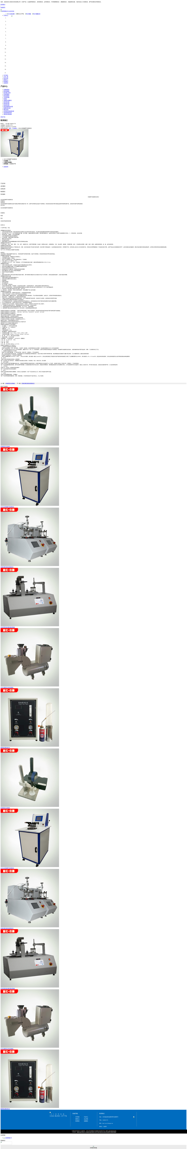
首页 (39, 13)
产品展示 (14, 128)
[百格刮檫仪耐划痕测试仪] (30, 565)
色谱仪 (8, 38)
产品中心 (6, 15)
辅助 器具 (9, 62)
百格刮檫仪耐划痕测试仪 (28, 383)
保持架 (104, 1132)
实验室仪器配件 (10, 41)
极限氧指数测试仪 (5, 747)
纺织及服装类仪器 (11, 55)
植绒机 (112, 1132)
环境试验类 (9, 31)
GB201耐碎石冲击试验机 (7, 687)
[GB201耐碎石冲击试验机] (30, 686)
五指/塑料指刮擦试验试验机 (8, 627)
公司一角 (6, 76)
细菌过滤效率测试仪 (81, 1132)
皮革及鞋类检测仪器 (11, 65)
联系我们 (3, 4)
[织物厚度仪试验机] (30, 445)
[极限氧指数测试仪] (30, 746)
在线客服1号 (8, 1137)
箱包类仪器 (9, 45)
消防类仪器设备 (10, 72)
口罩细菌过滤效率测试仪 (90, 1132)
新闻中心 (6, 79)
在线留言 (3, 7)
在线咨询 (6, 166)
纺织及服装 (9, 17)
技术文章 (6, 78)
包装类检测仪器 (10, 69)
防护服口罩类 (10, 28)
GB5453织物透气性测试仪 (7, 506)
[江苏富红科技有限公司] (1, 9)
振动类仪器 (9, 48)
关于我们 (77, 1116)
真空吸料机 (108, 1132)
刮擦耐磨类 (9, 24)
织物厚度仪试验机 (10, 383)
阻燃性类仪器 (10, 59)
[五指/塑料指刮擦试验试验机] (30, 625)
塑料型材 (101, 1132)
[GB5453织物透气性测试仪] (30, 505)
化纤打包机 (97, 1132)
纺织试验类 (9, 21)
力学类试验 (9, 35)
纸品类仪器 (9, 52)
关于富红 (6, 75)
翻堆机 (115, 1132)
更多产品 (3, 116)
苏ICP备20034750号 (112, 1130)
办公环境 (86, 1118)
